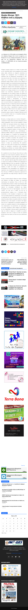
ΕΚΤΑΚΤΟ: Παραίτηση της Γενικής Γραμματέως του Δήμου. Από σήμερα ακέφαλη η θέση (13, 495)
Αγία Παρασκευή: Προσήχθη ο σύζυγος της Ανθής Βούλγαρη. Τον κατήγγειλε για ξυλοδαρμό (13, 490)
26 (21, 528)
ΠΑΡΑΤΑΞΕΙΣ (7, 10)
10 (13, 523)
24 (13, 528)
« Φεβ (2, 533)
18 (17, 526)
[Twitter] (15, 557)
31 (13, 531)
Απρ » (5, 533)
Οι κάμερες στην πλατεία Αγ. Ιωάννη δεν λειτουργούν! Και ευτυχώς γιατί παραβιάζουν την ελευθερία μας (17, 287)
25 (17, 528)
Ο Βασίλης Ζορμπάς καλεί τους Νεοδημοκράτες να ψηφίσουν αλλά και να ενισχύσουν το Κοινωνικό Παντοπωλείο (7, 261)
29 (6, 531)
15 (6, 526)
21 (3, 528)
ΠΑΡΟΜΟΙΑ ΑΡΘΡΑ (5, 268)
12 (21, 523)
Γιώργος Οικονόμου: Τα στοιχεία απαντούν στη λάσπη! (12, 506)
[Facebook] (8, 557)
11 (17, 523)
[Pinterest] (12, 557)
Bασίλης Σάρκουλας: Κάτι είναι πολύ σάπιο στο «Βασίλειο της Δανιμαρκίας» (13, 501)
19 (21, 526)
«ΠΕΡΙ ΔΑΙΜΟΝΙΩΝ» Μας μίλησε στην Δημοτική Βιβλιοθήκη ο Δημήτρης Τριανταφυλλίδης (22, 261)
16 (10, 526)
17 (13, 526)
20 (24, 526)
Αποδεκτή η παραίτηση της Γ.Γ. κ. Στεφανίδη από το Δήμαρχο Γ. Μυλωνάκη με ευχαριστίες (13, 484)
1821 (7, 244)
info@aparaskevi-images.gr (17, 553)
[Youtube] (19, 557)
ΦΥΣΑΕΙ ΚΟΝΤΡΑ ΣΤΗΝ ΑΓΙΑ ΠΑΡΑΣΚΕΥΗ (17, 244)
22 (6, 528)
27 (24, 528)
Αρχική (2, 10)
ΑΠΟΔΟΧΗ (14, 7)
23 (10, 528)
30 (10, 531)
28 (3, 531)
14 (3, 526)
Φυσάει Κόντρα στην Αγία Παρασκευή (17, 10)
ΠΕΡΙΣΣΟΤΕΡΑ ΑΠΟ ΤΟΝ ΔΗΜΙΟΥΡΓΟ (16, 268)
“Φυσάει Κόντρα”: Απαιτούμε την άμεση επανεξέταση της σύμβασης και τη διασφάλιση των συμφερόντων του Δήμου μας (17, 274)
